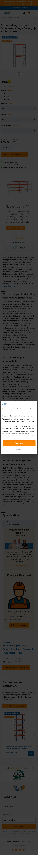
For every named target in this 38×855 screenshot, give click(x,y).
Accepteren (19, 443)
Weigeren (19, 449)
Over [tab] (31, 409)
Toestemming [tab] (7, 409)
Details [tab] (19, 409)
